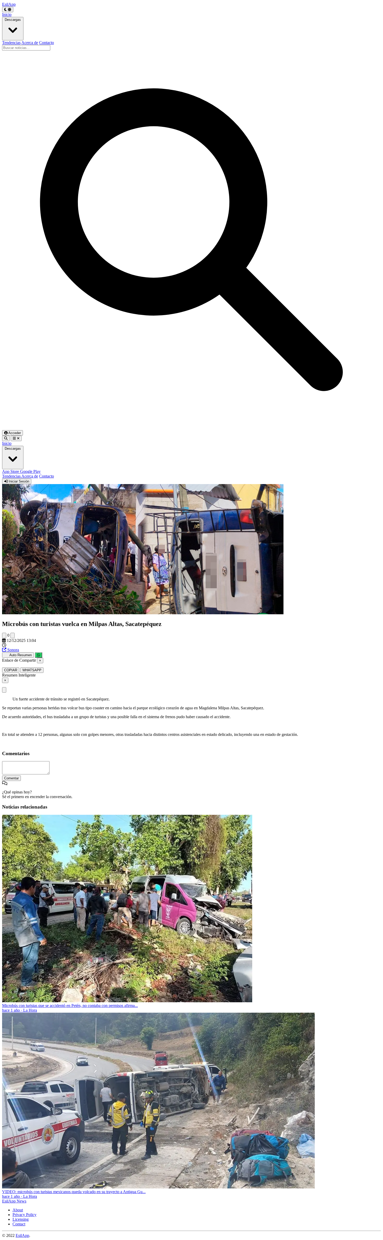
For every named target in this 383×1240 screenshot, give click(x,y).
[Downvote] (12, 635)
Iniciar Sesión (18, 481)
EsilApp (22, 1235)
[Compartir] (38, 655)
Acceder (14, 433)
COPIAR (10, 670)
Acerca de (29, 42)
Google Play (30, 471)
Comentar (11, 778)
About (18, 1210)
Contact (19, 1224)
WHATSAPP (31, 670)
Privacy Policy (24, 1214)
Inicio (6, 14)
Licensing (21, 1219)
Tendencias (11, 42)
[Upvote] (4, 635)
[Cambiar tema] (7, 9)
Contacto (46, 42)
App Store (11, 471)
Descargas (13, 20)
